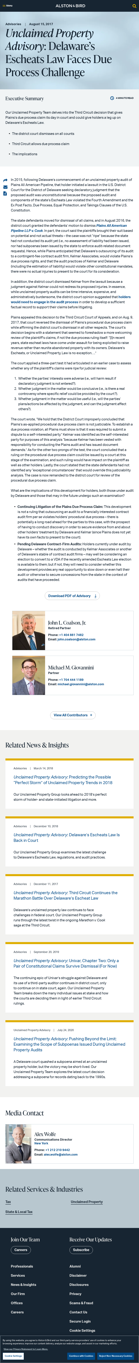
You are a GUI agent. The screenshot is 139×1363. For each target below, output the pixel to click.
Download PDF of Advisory (69, 596)
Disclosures (79, 1285)
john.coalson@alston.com (76, 639)
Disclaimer (78, 1275)
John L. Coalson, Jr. (67, 622)
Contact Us (78, 1312)
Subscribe (81, 1250)
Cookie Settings (82, 1330)
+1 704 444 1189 (71, 680)
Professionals (22, 1266)
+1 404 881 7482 (71, 635)
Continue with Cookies (81, 1356)
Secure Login (80, 1321)
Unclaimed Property (87, 1202)
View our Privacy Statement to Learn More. (26, 1349)
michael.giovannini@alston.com (81, 684)
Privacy (75, 1294)
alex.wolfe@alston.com (61, 1154)
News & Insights (23, 1285)
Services (18, 1275)
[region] (69, 1349)
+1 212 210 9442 (57, 1150)
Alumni (75, 1266)
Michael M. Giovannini (71, 667)
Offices (17, 1303)
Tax (8, 1202)
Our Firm (18, 1294)
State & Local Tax (19, 1212)
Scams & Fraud (81, 1303)
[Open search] (134, 6)
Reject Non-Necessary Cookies (115, 1356)
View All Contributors (71, 715)
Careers (17, 1312)
